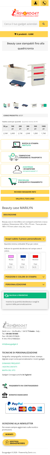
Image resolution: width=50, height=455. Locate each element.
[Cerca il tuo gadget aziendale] (43, 24)
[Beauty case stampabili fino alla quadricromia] (6, 105)
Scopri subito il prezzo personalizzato (23, 238)
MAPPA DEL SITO (8, 370)
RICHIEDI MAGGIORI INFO (25, 192)
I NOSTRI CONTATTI (9, 367)
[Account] (35, 3)
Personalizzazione (16, 284)
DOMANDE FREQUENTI (11, 363)
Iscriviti (9, 434)
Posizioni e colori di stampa (21, 276)
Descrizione (9, 214)
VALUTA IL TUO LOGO (25, 198)
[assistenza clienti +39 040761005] (44, 3)
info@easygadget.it (30, 171)
